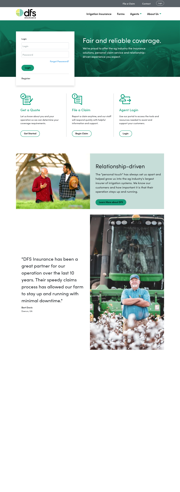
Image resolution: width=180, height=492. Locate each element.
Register (25, 78)
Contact (146, 3)
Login (160, 3)
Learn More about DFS (111, 202)
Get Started (30, 133)
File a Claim (129, 3)
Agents (134, 14)
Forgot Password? (59, 61)
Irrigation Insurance (98, 14)
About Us (153, 14)
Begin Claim (81, 133)
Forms (121, 14)
